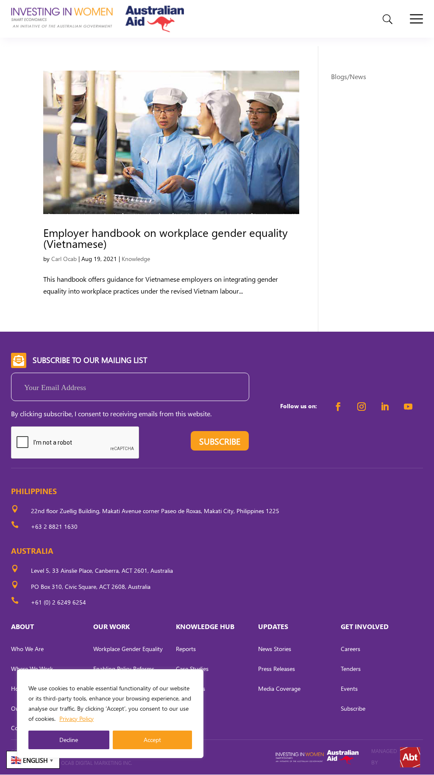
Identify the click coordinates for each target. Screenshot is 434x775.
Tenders (351, 669)
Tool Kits (187, 708)
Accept (152, 740)
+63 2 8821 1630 (54, 526)
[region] (110, 713)
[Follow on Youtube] (408, 406)
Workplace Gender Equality (128, 649)
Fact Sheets (190, 688)
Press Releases (276, 669)
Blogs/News (348, 76)
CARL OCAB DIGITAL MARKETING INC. (89, 763)
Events (349, 688)
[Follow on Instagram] (361, 406)
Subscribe (353, 708)
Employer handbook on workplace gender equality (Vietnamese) (165, 238)
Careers (350, 649)
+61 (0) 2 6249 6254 (58, 602)
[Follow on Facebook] (338, 406)
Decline (68, 740)
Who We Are (27, 649)
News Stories (274, 649)
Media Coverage (279, 688)
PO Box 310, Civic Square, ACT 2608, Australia (90, 587)
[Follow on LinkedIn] (384, 406)
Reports (186, 649)
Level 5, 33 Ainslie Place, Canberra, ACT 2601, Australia (102, 570)
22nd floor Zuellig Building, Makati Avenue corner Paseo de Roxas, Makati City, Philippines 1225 (155, 511)
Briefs (183, 728)
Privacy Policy (76, 719)
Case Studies (192, 669)
